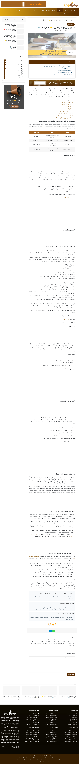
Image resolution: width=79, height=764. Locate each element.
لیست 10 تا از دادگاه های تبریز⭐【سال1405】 (10, 41)
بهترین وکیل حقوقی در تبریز (31, 734)
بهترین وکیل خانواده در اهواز (71, 734)
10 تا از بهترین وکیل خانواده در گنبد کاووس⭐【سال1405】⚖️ (49, 697)
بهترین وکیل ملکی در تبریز (32, 717)
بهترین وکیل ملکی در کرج (32, 715)
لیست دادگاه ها (28, 10)
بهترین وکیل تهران (73, 714)
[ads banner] (14, 97)
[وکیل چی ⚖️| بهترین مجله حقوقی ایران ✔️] (71, 4)
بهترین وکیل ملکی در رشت (31, 724)
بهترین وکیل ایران (73, 715)
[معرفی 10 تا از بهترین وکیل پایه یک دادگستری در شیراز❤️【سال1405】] (20, 37)
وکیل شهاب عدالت (67, 109)
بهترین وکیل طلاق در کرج (51, 732)
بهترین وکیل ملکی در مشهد (31, 722)
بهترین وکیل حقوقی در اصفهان (31, 741)
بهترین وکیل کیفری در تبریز (51, 722)
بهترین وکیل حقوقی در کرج (31, 732)
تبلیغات (16, 10)
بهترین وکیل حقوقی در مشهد (31, 740)
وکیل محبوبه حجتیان (66, 104)
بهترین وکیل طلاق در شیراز (51, 736)
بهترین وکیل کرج (73, 717)
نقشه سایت (47, 762)
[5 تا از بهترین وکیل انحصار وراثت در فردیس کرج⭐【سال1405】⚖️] (30, 690)
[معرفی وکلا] (52, 83)
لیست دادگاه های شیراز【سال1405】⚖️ (12, 46)
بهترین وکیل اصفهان (72, 724)
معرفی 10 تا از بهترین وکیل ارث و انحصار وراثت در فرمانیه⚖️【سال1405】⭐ (11, 697)
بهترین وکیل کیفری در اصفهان (51, 719)
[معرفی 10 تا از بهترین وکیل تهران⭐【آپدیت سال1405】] (20, 26)
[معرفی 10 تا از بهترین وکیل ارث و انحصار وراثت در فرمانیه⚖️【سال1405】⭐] (11, 690)
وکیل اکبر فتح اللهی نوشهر (65, 111)
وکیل (71, 10)
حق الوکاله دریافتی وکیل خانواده (66, 113)
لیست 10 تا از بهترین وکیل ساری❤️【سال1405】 (10, 30)
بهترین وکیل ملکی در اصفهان (31, 721)
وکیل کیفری (54, 10)
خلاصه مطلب (71, 62)
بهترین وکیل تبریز (73, 719)
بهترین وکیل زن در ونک (68, 589)
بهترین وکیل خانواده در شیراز (71, 738)
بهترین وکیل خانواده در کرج (71, 732)
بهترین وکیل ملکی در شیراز (31, 719)
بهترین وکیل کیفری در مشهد (51, 724)
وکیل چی (75, 10)
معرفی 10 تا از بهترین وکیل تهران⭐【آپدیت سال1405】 (10, 24)
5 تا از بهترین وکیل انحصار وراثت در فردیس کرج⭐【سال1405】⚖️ (31, 697)
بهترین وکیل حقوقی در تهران (31, 731)
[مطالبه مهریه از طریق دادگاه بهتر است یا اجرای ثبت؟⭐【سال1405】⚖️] (67, 690)
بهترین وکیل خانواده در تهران (71, 731)
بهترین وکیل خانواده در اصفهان (70, 741)
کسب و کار (20, 78)
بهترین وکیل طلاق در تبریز (51, 734)
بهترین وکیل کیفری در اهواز (51, 721)
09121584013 (66, 198)
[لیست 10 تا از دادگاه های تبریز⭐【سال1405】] (20, 42)
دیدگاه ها (6, 19)
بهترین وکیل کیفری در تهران (51, 714)
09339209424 (15, 748)
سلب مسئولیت (41, 762)
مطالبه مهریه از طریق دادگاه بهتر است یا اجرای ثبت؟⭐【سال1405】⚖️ (68, 697)
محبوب (22, 19)
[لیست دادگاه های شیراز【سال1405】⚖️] (20, 48)
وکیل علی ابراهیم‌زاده (66, 107)
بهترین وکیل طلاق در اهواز (51, 738)
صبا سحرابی (72, 30)
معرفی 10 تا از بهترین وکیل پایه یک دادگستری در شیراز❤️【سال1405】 (10, 35)
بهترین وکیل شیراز (73, 722)
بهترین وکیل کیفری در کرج (51, 715)
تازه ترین (14, 19)
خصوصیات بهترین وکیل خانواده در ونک (64, 116)
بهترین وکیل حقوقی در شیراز (31, 736)
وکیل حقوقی (42, 10)
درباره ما (35, 762)
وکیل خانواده (60, 10)
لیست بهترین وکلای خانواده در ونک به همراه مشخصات (61, 102)
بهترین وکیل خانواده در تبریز (71, 736)
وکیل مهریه (35, 10)
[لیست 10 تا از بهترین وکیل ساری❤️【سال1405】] (20, 31)
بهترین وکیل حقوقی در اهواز (31, 738)
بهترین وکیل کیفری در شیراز (51, 717)
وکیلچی (72, 20)
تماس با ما (31, 762)
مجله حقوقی (21, 10)
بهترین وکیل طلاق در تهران (51, 731)
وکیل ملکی (67, 10)
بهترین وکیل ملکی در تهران (31, 714)
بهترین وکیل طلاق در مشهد (51, 740)
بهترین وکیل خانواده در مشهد (71, 740)
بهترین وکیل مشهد (73, 721)
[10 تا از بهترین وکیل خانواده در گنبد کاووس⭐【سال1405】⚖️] (48, 690)
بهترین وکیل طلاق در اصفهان (51, 741)
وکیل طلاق (48, 10)
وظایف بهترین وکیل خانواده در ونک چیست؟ (61, 118)
